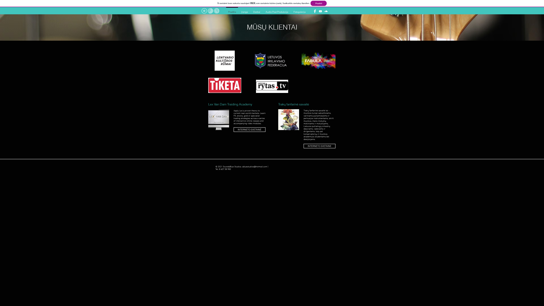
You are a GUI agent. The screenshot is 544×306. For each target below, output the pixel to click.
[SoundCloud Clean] (326, 11)
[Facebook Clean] (315, 11)
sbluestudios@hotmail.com (254, 166)
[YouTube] (320, 11)
